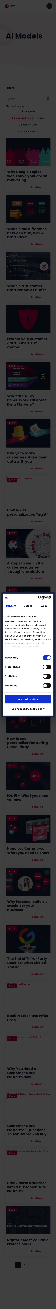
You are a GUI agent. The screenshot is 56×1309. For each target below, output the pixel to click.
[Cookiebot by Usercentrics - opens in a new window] (39, 598)
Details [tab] (28, 605)
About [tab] (45, 605)
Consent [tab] (11, 605)
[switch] (47, 667)
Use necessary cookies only (28, 708)
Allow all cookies (28, 699)
